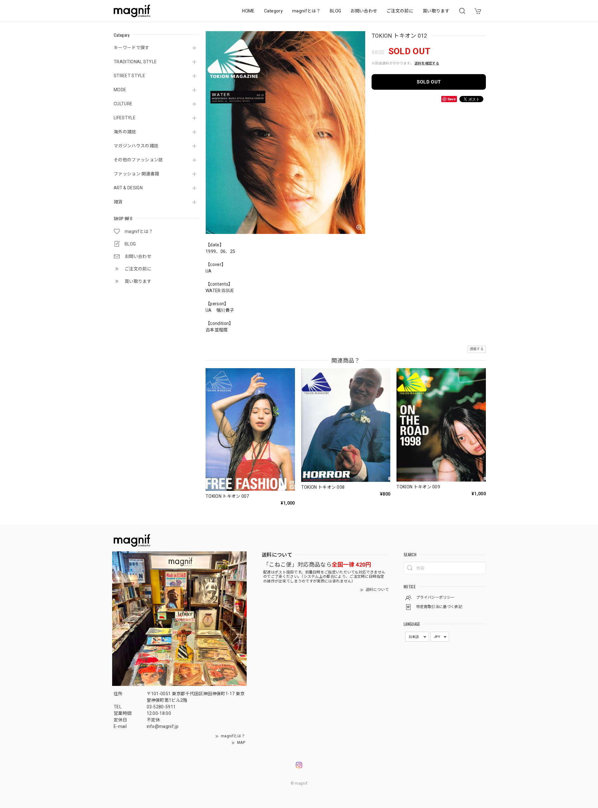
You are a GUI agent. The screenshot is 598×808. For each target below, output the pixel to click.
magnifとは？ (306, 10)
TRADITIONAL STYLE (135, 61)
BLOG (335, 10)
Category (273, 10)
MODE (120, 89)
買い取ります (436, 10)
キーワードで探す (132, 47)
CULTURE (123, 103)
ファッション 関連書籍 (136, 173)
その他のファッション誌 (138, 159)
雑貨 (118, 201)
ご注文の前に (400, 10)
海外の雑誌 (125, 131)
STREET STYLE (129, 75)
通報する (477, 349)
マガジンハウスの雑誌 (136, 145)
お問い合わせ (363, 10)
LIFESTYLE (124, 117)
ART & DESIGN (128, 187)
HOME (248, 10)
